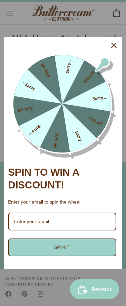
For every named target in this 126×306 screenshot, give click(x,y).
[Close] (114, 45)
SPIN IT (62, 247)
